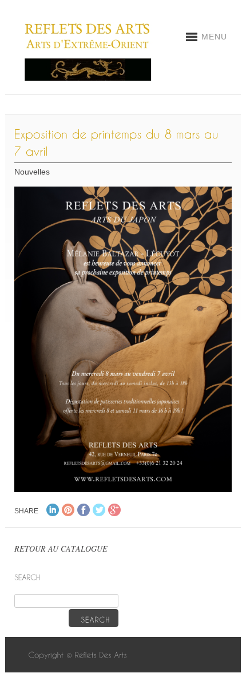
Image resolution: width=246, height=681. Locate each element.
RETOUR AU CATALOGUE (61, 548)
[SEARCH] (93, 618)
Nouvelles (32, 171)
